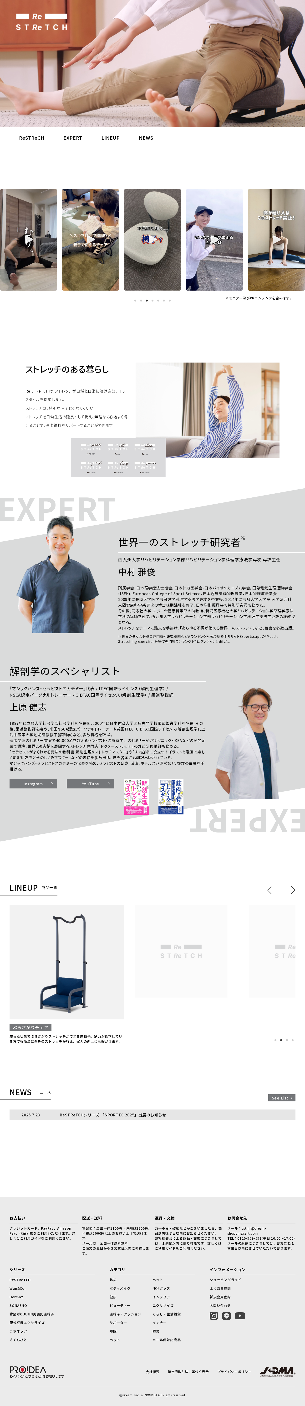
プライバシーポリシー (234, 1371)
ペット (157, 1279)
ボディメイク (120, 1288)
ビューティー (120, 1305)
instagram (33, 784)
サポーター (118, 1322)
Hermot (16, 1296)
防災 (113, 1279)
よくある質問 (220, 1288)
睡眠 (113, 1331)
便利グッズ (161, 1288)
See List (280, 1098)
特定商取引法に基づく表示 (188, 1371)
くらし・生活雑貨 (166, 1314)
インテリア (161, 1296)
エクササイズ (163, 1305)
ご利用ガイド (165, 1248)
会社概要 (152, 1371)
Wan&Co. (18, 1288)
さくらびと (18, 1339)
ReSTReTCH (20, 1279)
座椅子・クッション (125, 1314)
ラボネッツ (18, 1331)
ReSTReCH (31, 137)
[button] (135, 301)
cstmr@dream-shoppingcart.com (246, 1231)
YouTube (90, 784)
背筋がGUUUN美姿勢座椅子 (32, 1314)
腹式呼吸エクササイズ (27, 1322)
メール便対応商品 (166, 1339)
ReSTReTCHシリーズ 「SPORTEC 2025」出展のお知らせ (113, 1115)
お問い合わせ (220, 1305)
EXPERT (72, 137)
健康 (113, 1296)
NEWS (146, 137)
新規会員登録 (220, 1296)
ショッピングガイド (225, 1279)
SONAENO (18, 1305)
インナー (159, 1322)
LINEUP (111, 137)
